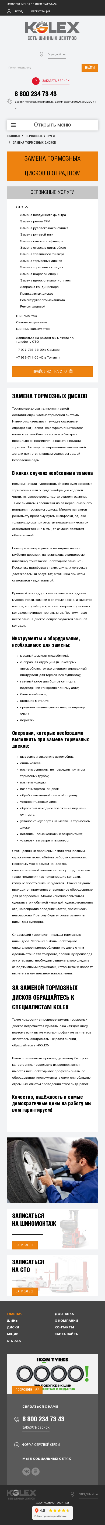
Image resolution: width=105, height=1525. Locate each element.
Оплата (14, 1341)
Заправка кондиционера (39, 287)
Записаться (25, 1245)
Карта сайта (66, 1334)
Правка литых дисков (37, 293)
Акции (13, 1334)
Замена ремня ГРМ (35, 221)
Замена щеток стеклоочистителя (46, 280)
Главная (13, 136)
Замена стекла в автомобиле (43, 248)
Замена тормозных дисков (34, 142)
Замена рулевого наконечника (44, 228)
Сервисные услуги (40, 136)
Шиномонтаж (26, 316)
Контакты (64, 1327)
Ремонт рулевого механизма (42, 300)
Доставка (64, 1314)
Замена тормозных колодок (42, 267)
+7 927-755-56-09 (30, 350)
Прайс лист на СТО (50, 372)
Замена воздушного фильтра (43, 215)
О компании (66, 1321)
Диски (13, 1327)
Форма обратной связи (41, 1444)
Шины (13, 1321)
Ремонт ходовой (33, 306)
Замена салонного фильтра (41, 241)
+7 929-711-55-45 (30, 357)
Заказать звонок (55, 80)
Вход (19, 11)
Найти (90, 67)
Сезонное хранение (31, 322)
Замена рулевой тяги (36, 234)
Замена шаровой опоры (39, 274)
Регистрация (41, 11)
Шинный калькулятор (33, 329)
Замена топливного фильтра (42, 254)
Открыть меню (52, 125)
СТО (20, 207)
